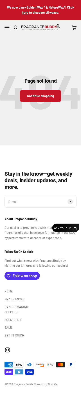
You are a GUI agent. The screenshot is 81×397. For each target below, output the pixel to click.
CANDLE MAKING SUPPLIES (16, 309)
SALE (8, 327)
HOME (8, 291)
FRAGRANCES (14, 299)
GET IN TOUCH (14, 335)
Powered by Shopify (45, 383)
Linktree (27, 265)
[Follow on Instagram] (7, 350)
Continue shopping (40, 96)
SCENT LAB (12, 320)
